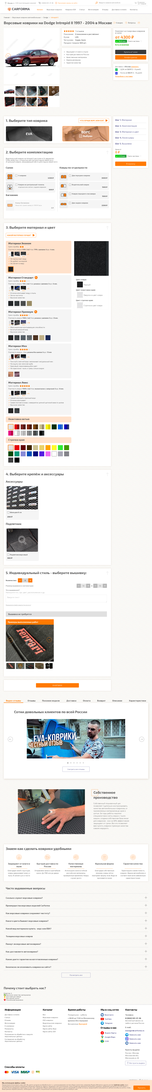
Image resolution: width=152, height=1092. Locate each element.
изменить (135, 67)
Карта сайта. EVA (49, 1031)
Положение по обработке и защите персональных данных (19, 1035)
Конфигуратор (130, 57)
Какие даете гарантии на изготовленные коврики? (32, 959)
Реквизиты (9, 1029)
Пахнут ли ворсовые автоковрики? (23, 944)
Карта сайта (47, 1026)
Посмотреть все (76, 975)
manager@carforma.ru (134, 1031)
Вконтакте (109, 1015)
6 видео (119, 23)
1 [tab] (68, 763)
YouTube (108, 1019)
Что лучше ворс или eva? (92, 120)
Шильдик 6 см (16, 512)
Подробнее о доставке (124, 76)
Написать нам (135, 1035)
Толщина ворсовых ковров (19, 936)
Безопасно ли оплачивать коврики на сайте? (28, 967)
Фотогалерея (93, 9)
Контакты (134, 9)
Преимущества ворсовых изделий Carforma (28, 905)
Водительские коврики (52, 1023)
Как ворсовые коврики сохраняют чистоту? (28, 913)
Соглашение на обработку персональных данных (15, 1040)
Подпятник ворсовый (19, 555)
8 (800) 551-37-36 (47, 3)
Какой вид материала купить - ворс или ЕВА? (28, 928)
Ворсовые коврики (54, 9)
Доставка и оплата (119, 9)
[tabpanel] (76, 739)
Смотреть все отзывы (76, 769)
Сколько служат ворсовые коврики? (24, 898)
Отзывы (105, 9)
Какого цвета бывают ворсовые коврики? (27, 921)
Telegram (108, 1023)
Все (44, 1015)
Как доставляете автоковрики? (22, 951)
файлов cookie (119, 1085)
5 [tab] (81, 763)
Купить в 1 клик (131, 52)
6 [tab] (84, 763)
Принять (141, 1088)
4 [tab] (78, 763)
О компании (9, 1026)
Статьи (82, 9)
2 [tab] (71, 763)
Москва (10, 3)
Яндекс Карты (110, 1033)
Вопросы (132, 23)
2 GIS (107, 1041)
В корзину (57, 685)
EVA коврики (48, 1020)
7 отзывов (79, 31)
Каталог (40, 9)
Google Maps (110, 1037)
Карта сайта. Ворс (50, 1029)
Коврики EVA (70, 9)
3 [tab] (74, 763)
